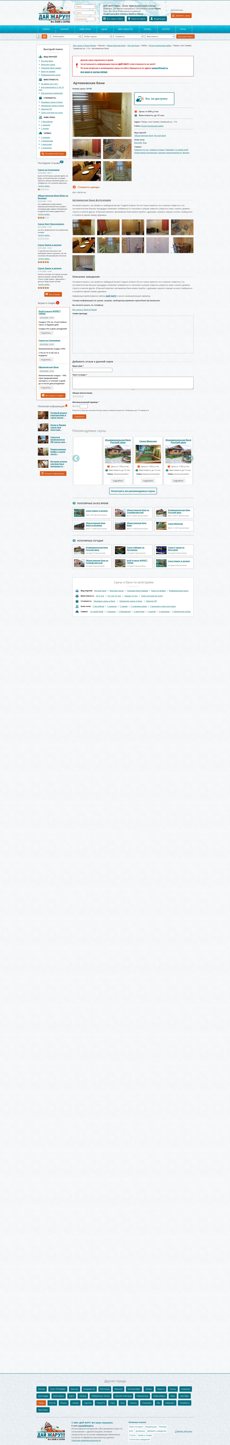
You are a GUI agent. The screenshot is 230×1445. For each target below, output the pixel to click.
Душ (145, 142)
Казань (173, 1389)
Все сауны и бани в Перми (84, 309)
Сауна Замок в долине (49, 245)
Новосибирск (159, 1396)
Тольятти (100, 1403)
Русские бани (47, 61)
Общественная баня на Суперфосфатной (138, 511)
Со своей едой (181, 149)
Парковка (169, 149)
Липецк (82, 1396)
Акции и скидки (145, 1435)
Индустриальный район (160, 45)
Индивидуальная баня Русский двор (118, 441)
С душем (45, 128)
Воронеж (118, 1389)
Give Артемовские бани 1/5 (73, 396)
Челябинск (185, 1403)
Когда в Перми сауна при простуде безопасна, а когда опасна (58, 430)
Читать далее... (44, 186)
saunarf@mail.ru (160, 68)
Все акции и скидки (54, 395)
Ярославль (43, 1410)
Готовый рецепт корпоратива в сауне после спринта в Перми (58, 417)
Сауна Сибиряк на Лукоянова (135, 548)
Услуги (166, 29)
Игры (183, 29)
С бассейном (47, 121)
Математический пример (85, 402)
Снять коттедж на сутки (52, 112)
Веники (186, 152)
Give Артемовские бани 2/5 (76, 396)
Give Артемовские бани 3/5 (78, 396)
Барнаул (74, 1389)
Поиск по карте (138, 18)
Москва (41, 1389)
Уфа (158, 1403)
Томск (112, 1403)
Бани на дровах (48, 71)
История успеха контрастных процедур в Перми (58, 465)
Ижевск (148, 1389)
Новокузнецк (142, 1396)
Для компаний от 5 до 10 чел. (51, 88)
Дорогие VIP (46, 109)
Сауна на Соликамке (48, 169)
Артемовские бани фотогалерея (91, 200)
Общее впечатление (82, 393)
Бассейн (138, 142)
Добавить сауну (183, 15)
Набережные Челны (100, 1396)
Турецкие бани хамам (51, 68)
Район (46, 29)
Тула (122, 1403)
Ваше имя (78, 366)
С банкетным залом (181, 611)
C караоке (45, 137)
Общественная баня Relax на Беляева (53, 196)
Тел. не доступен (156, 98)
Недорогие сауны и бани (52, 105)
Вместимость (125, 29)
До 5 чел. (100, 596)
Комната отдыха (157, 149)
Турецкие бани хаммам (137, 590)
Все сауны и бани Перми (84, 45)
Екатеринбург (134, 1389)
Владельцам (159, 18)
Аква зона (85, 29)
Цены (104, 29)
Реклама (163, 1426)
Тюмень (133, 1403)
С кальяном (46, 148)
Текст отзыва (79, 375)
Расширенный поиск (54, 153)
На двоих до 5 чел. (49, 84)
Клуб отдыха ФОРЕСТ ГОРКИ (50, 312)
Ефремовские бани (49, 367)
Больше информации (54, 473)
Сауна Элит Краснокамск (51, 224)
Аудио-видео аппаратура (145, 152)
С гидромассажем (139, 606)
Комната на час (141, 149)
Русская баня (133, 45)
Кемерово (185, 1389)
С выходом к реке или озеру (163, 606)
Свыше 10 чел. (131, 596)
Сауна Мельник (87, 441)
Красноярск (58, 1396)
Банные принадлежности (170, 152)
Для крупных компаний (52, 93)
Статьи (132, 1435)
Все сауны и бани (115, 18)
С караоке (111, 611)
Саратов (87, 1403)
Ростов (52, 1403)
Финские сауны (48, 64)
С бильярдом (47, 141)
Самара (75, 1403)
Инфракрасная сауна (50, 75)
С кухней (152, 611)
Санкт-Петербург (58, 1389)
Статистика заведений (139, 1439)
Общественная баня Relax (136, 524)
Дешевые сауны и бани (52, 102)
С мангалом (46, 144)
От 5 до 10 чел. (114, 596)
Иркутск (161, 1389)
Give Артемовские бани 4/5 (80, 396)
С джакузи (45, 125)
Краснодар (43, 1396)
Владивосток (89, 1389)
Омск (172, 1396)
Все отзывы (54, 294)
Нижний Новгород (123, 1396)
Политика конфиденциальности (86, 1440)
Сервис (147, 29)
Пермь (41, 1403)
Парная (64, 29)
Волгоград (104, 1389)
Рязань (63, 1403)
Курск (71, 1396)
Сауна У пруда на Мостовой (176, 548)
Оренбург (184, 1396)
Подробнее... (46, 333)
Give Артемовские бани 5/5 (82, 396)
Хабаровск (170, 1403)
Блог (131, 1431)
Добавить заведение (156, 1431)
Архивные (140, 1431)
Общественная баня (116, 45)
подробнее (88, 480)
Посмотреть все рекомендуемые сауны (133, 491)
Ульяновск (146, 1403)
